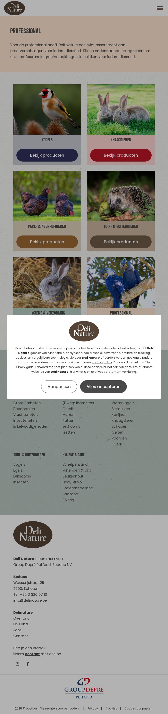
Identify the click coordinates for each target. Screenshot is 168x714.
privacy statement (108, 372)
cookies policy (102, 362)
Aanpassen (59, 386)
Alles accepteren (103, 386)
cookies (21, 358)
